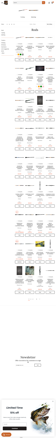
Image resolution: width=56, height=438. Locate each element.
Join (38, 365)
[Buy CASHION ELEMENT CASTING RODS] (19, 243)
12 (7, 24)
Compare (20, 43)
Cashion (50, 197)
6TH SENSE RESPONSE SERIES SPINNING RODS (40, 226)
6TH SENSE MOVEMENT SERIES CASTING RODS (29, 110)
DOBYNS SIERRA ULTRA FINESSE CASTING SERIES (50, 79)
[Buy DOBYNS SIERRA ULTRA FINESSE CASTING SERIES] (50, 68)
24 (9, 24)
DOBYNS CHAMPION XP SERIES (30, 47)
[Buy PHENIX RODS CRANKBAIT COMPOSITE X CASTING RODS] (19, 270)
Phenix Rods (40, 113)
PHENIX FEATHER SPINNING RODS (30, 138)
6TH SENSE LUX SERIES (29, 77)
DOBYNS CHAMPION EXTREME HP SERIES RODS (19, 138)
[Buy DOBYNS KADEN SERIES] (19, 100)
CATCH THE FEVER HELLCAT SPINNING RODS (40, 79)
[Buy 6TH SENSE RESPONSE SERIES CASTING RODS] (29, 157)
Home (31, 24)
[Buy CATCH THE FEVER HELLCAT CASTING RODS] (19, 37)
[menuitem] (49, 4)
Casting (3, 32)
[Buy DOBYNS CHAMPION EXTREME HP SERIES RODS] (19, 128)
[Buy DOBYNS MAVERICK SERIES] (19, 157)
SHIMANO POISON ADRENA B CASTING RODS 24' (50, 282)
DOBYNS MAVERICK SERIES (19, 167)
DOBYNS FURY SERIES (40, 47)
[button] (2, 31)
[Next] (40, 299)
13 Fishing (3, 42)
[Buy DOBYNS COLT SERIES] (29, 185)
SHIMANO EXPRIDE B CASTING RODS (50, 167)
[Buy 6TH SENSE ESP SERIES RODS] (40, 128)
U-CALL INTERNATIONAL (40, 286)
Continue (15, 428)
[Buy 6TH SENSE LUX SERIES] (29, 68)
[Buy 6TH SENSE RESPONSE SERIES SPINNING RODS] (40, 214)
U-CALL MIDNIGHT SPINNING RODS (40, 281)
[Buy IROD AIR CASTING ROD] (50, 128)
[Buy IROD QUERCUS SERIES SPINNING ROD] (50, 214)
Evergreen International (40, 199)
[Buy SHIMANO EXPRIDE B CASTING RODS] (50, 157)
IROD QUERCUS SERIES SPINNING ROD (50, 225)
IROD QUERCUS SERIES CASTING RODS (19, 78)
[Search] (43, 2)
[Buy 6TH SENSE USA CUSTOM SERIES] (29, 243)
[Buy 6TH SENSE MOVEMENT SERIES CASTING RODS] (29, 100)
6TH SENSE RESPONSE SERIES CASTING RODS (29, 168)
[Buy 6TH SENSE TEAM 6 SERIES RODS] (29, 270)
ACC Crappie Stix (5, 49)
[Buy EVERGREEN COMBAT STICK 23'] (40, 185)
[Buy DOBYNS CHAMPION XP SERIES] (29, 37)
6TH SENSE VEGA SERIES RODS (40, 254)
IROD (50, 50)
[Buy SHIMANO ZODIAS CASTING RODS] (19, 214)
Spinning (3, 34)
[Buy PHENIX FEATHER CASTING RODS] (50, 100)
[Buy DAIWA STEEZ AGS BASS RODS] (19, 185)
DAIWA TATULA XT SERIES (50, 253)
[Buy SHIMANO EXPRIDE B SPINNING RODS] (29, 214)
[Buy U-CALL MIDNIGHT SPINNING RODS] (40, 270)
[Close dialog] (53, 401)
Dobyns (29, 50)
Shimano (40, 170)
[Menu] (2, 2)
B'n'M (2, 51)
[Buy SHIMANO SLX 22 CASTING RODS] (40, 157)
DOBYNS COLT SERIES (30, 194)
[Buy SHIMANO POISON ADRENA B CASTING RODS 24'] (50, 270)
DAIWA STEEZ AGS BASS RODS (19, 195)
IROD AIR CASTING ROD (50, 137)
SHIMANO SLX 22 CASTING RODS (40, 167)
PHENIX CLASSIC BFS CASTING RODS (40, 110)
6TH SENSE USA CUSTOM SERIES (30, 254)
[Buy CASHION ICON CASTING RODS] (50, 185)
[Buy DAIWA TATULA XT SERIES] (50, 243)
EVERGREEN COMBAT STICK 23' (40, 195)
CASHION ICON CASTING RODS (50, 194)
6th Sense (3, 44)
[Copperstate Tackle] (6, 2)
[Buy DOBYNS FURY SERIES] (40, 37)
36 (11, 24)
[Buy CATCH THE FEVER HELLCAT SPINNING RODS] (40, 68)
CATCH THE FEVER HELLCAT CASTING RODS (19, 48)
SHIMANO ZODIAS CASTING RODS (19, 225)
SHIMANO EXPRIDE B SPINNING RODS (30, 225)
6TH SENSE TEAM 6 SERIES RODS (29, 281)
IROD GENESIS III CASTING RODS (50, 47)
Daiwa (19, 198)
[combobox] (27, 2)
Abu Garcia (3, 47)
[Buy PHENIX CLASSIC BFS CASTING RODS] (40, 100)
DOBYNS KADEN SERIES (19, 109)
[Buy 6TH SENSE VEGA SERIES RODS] (40, 243)
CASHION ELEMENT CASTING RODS (19, 254)
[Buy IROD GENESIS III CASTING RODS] (50, 37)
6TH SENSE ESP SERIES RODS (40, 137)
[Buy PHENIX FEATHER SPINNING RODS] (29, 128)
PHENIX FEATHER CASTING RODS (50, 110)
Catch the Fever (19, 52)
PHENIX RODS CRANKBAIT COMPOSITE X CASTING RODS (19, 281)
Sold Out (40, 91)
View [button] (19, 59)
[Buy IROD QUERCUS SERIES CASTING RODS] (19, 68)
